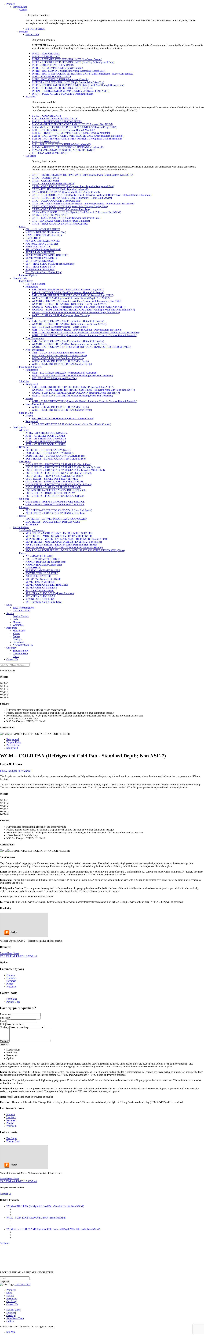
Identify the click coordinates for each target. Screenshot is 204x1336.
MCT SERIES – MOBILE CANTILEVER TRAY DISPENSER (59, 536)
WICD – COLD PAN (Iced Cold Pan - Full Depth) (58, 358)
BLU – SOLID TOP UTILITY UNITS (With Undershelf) (61, 144)
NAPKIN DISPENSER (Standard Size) (46, 232)
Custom (23, 9)
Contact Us (12, 659)
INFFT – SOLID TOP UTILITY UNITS (53, 65)
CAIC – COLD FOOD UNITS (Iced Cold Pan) (56, 200)
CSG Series (25, 461)
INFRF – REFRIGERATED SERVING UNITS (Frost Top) (62, 88)
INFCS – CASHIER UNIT (46, 56)
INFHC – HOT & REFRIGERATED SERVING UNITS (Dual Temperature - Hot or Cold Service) (82, 73)
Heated (29, 318)
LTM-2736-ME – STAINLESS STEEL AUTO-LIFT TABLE (63, 150)
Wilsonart (11, 986)
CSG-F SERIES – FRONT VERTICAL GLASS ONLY (54, 475)
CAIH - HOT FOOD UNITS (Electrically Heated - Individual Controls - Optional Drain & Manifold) (83, 203)
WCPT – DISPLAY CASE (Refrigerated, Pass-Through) (61, 315)
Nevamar (11, 981)
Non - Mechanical (35, 349)
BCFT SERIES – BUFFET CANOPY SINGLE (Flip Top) (56, 458)
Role (2, 1024)
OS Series (24, 498)
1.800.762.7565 (22, 1284)
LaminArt (11, 978)
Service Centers (21, 616)
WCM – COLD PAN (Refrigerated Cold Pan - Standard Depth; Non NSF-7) (70, 298)
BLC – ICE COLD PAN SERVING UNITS (54, 118)
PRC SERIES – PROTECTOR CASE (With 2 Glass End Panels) (59, 510)
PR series (24, 507)
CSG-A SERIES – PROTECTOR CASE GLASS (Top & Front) (58, 464)
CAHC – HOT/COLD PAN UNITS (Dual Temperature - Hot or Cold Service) (72, 197)
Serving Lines (20, 6)
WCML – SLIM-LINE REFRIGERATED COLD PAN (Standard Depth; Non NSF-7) (76, 312)
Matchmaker (19, 630)
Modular (23, 31)
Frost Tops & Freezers (30, 367)
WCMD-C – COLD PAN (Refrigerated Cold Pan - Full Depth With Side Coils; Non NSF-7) (78, 306)
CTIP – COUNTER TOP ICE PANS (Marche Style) (58, 352)
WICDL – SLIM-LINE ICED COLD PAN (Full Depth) (60, 361)
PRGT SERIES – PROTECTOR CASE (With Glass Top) (55, 513)
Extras (22, 226)
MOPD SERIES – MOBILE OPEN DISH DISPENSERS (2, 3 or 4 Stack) (64, 541)
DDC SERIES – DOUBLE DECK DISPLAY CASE (53, 521)
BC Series (24, 447)
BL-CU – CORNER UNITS (46, 115)
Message (4, 1041)
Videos (16, 633)
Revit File (15, 956)
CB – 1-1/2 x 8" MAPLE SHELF (43, 229)
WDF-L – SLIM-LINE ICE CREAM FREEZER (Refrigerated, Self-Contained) (72, 375)
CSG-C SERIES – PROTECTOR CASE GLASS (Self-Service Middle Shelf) (65, 470)
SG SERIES (32, 524)
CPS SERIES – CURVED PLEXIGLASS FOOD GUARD (56, 518)
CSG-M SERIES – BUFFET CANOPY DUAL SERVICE (56, 490)
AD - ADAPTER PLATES (39, 556)
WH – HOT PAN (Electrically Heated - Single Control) (60, 326)
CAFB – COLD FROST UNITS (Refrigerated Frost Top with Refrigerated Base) (73, 186)
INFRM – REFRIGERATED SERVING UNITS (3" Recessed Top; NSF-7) (70, 90)
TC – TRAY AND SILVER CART (50, 153)
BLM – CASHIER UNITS (45, 141)
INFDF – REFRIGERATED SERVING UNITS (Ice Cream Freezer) (67, 59)
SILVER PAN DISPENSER (40, 252)
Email (3, 1021)
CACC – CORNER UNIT (45, 177)
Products (10, 4)
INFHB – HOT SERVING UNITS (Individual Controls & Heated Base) (68, 70)
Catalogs (17, 639)
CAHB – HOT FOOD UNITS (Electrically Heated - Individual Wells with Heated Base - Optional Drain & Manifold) (91, 195)
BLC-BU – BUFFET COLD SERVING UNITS (57, 121)
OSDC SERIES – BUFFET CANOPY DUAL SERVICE (55, 504)
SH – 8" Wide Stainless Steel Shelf (43, 249)
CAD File (5, 956)
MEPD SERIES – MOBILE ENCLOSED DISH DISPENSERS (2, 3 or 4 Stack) (67, 539)
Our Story (11, 647)
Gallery (16, 636)
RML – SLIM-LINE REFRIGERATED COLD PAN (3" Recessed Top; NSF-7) (72, 295)
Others (22, 516)
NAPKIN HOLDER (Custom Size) (44, 235)
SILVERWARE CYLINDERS (41, 258)
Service (10, 613)
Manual (27, 771)
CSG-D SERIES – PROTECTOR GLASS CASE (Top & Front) (58, 473)
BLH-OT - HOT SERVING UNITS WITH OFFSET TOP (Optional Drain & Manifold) (77, 138)
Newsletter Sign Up (23, 645)
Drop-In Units (20, 278)
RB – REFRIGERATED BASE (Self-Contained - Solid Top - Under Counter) (71, 424)
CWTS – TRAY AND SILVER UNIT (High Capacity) (60, 223)
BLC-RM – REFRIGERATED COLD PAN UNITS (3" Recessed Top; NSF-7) (72, 124)
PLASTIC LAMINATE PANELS (43, 240)
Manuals (17, 622)
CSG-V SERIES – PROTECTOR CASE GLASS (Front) (55, 496)
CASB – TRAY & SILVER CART (50, 215)
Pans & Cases (26, 281)
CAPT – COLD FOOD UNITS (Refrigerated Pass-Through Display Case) (70, 206)
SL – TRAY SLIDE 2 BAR (40, 261)
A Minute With (20, 653)
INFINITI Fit (32, 34)
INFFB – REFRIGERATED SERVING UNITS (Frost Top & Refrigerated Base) (73, 62)
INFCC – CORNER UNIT (46, 53)
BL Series (30, 96)
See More (5, 1243)
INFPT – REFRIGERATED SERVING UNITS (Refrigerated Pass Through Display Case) (78, 85)
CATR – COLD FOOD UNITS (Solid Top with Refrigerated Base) (66, 218)
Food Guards (19, 427)
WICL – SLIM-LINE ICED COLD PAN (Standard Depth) (62, 364)
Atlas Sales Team (21, 610)
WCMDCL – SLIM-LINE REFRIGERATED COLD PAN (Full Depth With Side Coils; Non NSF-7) (83, 309)
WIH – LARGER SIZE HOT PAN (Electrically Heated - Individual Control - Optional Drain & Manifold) (85, 332)
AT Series (24, 430)
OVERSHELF (33, 238)
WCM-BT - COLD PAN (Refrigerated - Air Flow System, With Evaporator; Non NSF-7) (77, 301)
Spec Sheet (17, 771)
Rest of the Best (21, 527)
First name (5, 1014)
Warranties (18, 624)
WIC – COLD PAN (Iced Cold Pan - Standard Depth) (59, 355)
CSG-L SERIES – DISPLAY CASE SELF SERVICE (53, 487)
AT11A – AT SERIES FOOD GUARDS (46, 432)
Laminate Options (28, 275)
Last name (5, 1017)
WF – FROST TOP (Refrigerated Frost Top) (54, 378)
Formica (10, 975)
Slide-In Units (26, 412)
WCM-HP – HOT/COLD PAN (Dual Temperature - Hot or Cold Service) (69, 304)
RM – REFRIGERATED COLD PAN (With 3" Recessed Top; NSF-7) (68, 289)
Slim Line (24, 381)
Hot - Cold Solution (35, 283)
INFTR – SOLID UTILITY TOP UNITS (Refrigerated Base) (63, 93)
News (16, 656)
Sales (9, 604)
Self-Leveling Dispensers (31, 530)
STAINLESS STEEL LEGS (40, 269)
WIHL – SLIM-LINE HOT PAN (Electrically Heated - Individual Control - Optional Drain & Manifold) (84, 335)
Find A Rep (6, 771)
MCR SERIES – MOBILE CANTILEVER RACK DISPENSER (59, 533)
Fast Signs (11, 999)
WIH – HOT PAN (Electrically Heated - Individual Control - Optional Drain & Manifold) (77, 329)
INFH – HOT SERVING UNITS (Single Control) (57, 68)
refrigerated (12, 748)
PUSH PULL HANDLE (38, 246)
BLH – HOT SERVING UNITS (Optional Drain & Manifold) (63, 130)
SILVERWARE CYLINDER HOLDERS (47, 255)
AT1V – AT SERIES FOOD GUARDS (46, 438)
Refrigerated (32, 286)
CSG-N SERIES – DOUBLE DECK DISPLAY (50, 493)
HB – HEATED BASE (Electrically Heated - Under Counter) (63, 418)
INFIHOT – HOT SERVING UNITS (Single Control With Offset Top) (68, 82)
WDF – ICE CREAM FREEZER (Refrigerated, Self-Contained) (64, 372)
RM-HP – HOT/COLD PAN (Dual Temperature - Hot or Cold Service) (68, 292)
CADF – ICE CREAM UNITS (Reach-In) (53, 183)
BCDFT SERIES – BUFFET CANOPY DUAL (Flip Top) (55, 455)
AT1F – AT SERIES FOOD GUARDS (46, 435)
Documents (18, 642)
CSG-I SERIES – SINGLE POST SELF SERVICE (52, 478)
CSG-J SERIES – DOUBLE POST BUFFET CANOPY (55, 481)
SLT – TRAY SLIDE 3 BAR (40, 266)
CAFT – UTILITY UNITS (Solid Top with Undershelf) (60, 189)
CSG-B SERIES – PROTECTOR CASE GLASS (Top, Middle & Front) (63, 467)
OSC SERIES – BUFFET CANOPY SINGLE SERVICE (55, 501)
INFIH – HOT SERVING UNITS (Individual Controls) (60, 79)
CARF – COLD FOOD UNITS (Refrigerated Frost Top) (61, 209)
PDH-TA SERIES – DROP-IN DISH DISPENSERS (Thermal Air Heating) (64, 547)
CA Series (31, 155)
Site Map (10, 1332)
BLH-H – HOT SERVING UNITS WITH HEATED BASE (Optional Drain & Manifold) (77, 135)
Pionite (9, 983)
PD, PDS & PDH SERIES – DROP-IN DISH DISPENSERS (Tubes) (61, 544)
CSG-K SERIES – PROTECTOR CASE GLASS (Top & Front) (58, 484)
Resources (11, 627)
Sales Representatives (23, 607)
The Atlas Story (21, 650)
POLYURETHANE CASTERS (42, 243)
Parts (15, 619)
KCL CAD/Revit (28, 956)
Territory (4, 1027)
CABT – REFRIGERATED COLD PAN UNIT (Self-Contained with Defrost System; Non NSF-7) (82, 175)
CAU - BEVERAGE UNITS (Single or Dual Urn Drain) (61, 220)
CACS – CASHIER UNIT (45, 180)
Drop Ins (10, 1312)
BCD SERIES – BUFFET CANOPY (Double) (49, 453)
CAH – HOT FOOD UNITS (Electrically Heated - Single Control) (66, 192)
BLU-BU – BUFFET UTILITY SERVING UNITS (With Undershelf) (67, 147)
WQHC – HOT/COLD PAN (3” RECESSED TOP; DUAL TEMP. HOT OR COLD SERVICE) (81, 347)
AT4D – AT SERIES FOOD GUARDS (46, 441)
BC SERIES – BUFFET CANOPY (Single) (48, 450)
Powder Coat (13, 1001)
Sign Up (5, 1281)
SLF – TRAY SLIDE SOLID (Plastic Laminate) (50, 263)
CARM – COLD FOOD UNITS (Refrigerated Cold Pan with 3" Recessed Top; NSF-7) (76, 212)
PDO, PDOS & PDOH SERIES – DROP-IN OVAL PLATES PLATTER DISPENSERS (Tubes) (75, 550)
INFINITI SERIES (35, 28)
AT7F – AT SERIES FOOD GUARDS (46, 444)
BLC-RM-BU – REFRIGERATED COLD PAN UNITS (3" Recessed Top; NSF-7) (74, 127)
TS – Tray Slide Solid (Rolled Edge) (44, 272)
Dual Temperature (35, 338)
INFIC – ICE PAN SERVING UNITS (51, 76)
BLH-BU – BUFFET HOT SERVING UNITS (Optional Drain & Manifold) (71, 133)
